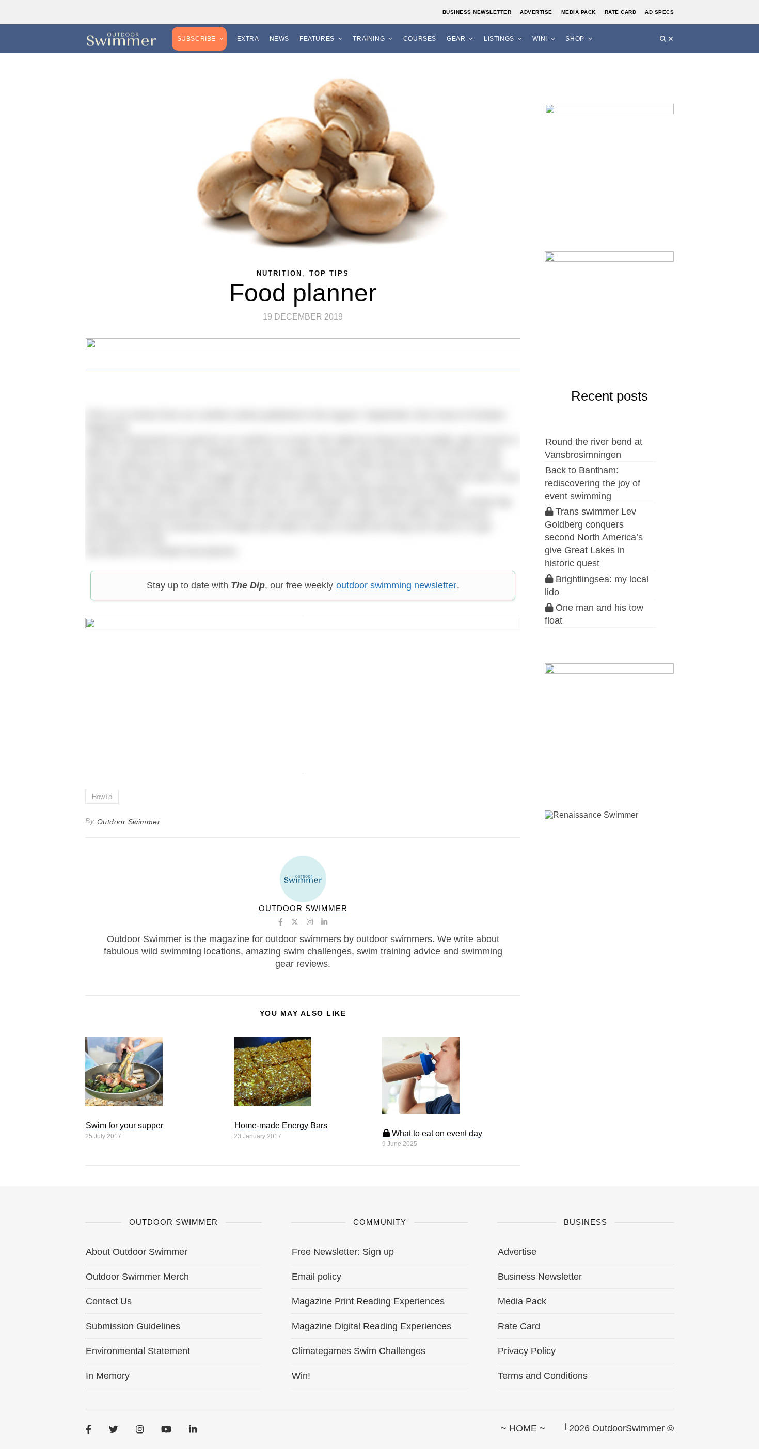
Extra (248, 38)
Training (369, 38)
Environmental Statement (138, 1351)
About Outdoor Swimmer (136, 1252)
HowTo (102, 797)
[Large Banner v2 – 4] (302, 690)
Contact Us (109, 1301)
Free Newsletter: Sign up (343, 1252)
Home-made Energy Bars (280, 1125)
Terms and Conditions (543, 1376)
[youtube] (166, 1429)
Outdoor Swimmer (129, 822)
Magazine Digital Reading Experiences (371, 1326)
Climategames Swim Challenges (358, 1351)
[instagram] (139, 1429)
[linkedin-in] (192, 1429)
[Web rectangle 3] (609, 715)
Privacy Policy (527, 1351)
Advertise (536, 12)
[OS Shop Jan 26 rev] (609, 304)
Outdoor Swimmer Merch (137, 1276)
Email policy (316, 1276)
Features (317, 38)
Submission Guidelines (133, 1326)
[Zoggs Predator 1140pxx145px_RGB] (303, 365)
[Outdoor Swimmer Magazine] (121, 38)
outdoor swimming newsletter (396, 585)
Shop (574, 38)
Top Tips (329, 273)
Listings (499, 38)
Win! (539, 38)
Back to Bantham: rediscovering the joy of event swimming (592, 483)
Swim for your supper (124, 1125)
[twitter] (113, 1429)
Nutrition (279, 273)
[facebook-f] (88, 1429)
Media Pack (578, 12)
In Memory (108, 1376)
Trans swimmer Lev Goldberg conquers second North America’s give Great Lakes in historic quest (594, 537)
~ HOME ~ (523, 1428)
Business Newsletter (477, 12)
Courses (419, 38)
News (279, 38)
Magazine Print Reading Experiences (368, 1301)
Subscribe (196, 38)
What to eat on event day (436, 1133)
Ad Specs (659, 12)
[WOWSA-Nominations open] (609, 156)
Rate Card (621, 12)
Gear (456, 38)
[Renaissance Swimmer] (609, 863)
